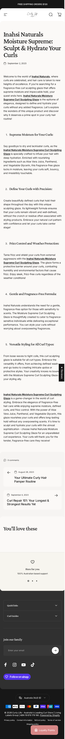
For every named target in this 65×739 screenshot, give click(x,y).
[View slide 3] (37, 581)
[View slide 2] (33, 581)
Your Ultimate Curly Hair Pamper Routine (30, 479)
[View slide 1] (28, 581)
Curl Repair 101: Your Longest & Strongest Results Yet (28, 502)
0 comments (13, 460)
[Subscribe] (52, 666)
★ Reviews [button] (59, 372)
